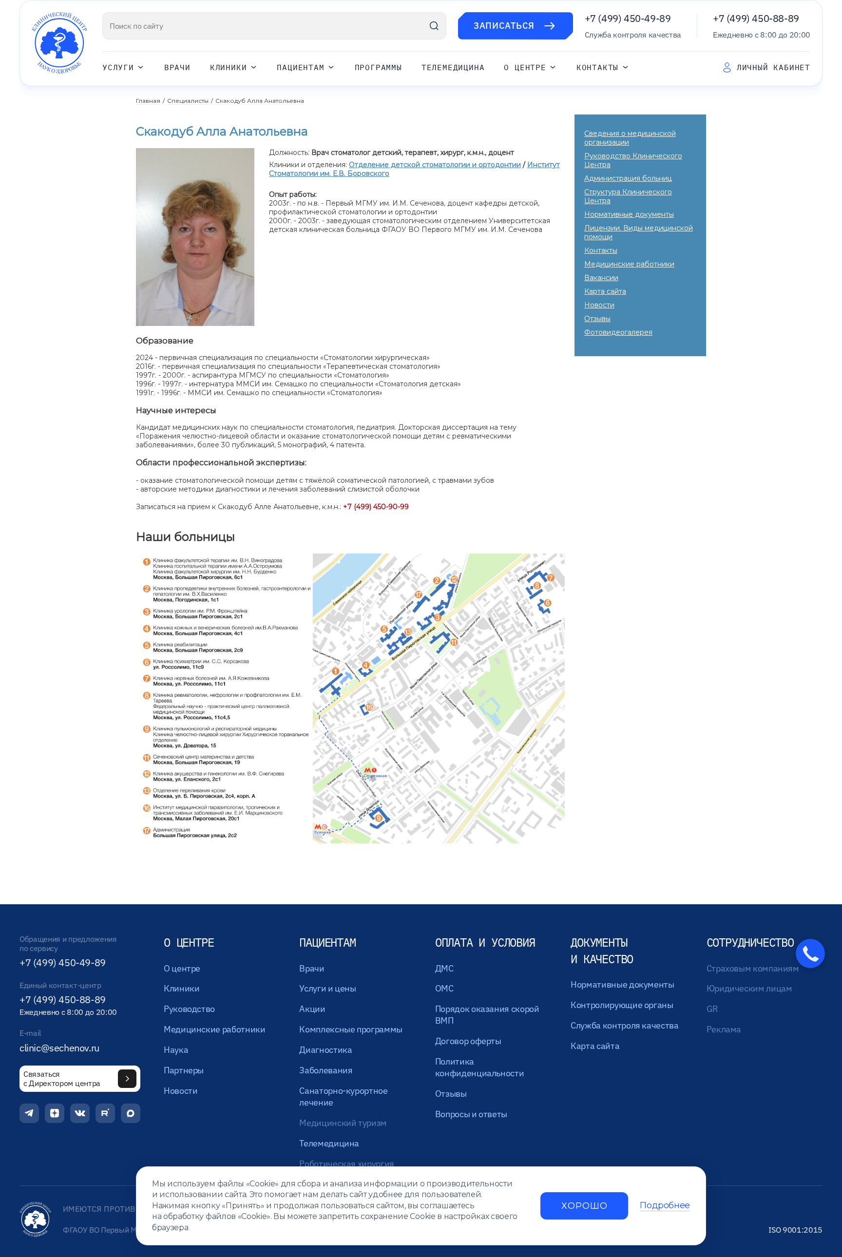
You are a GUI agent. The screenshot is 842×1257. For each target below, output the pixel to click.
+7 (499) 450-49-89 (628, 18)
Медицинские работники (629, 264)
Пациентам (300, 67)
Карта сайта (605, 291)
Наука (176, 1049)
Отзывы (597, 318)
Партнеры (184, 1070)
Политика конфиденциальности (479, 1067)
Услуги (118, 67)
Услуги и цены (327, 988)
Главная (148, 100)
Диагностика (325, 1049)
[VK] (80, 1113)
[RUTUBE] (105, 1113)
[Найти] (434, 26)
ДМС (444, 968)
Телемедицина (453, 67)
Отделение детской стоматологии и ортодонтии (435, 164)
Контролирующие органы (622, 1004)
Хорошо (584, 1205)
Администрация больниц (628, 178)
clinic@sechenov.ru (59, 1048)
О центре (525, 67)
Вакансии (601, 277)
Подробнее (665, 1205)
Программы (378, 67)
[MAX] (130, 1113)
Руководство (189, 1008)
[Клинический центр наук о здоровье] (59, 43)
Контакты (597, 67)
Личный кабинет (773, 67)
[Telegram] (29, 1113)
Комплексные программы (350, 1029)
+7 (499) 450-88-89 (756, 18)
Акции (312, 1008)
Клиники (228, 67)
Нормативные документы (629, 214)
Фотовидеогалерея (618, 332)
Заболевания (325, 1070)
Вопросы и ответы (471, 1114)
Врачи (177, 67)
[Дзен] (54, 1113)
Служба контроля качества (624, 1025)
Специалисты (188, 100)
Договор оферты (468, 1041)
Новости (599, 305)
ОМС (444, 988)
